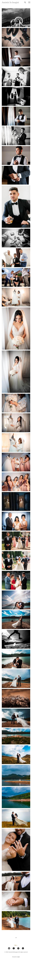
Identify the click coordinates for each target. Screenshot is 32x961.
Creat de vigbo (16, 956)
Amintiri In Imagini (10, 2)
